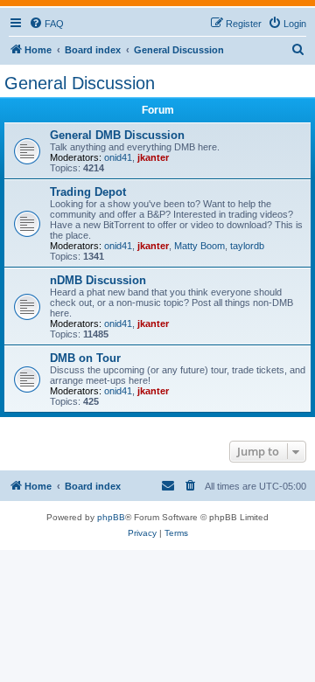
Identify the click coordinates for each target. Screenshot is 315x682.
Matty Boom (199, 245)
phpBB (111, 517)
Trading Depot (88, 191)
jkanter (153, 157)
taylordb (247, 245)
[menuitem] (46, 23)
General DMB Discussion (117, 135)
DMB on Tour (85, 358)
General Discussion (79, 83)
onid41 (118, 157)
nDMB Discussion (98, 280)
